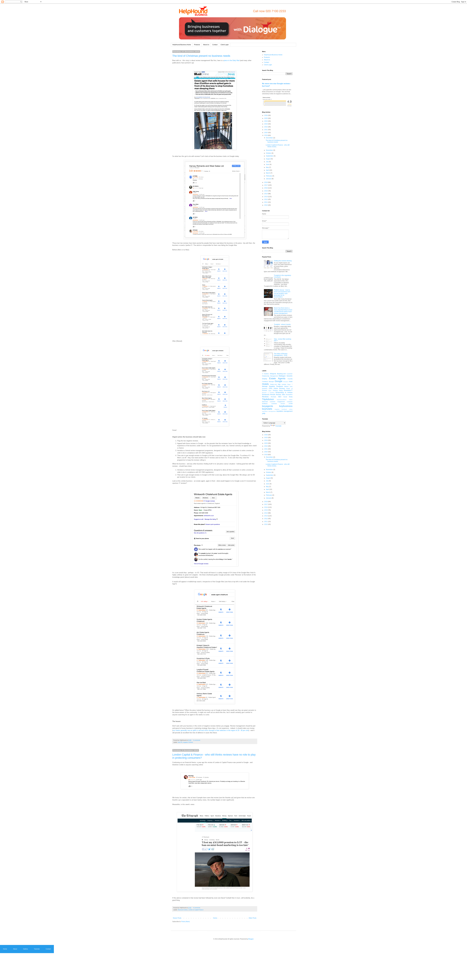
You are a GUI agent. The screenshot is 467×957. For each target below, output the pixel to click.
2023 (266, 124)
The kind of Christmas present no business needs (201, 55)
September (270, 156)
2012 (266, 199)
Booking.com (281, 374)
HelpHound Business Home (181, 45)
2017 (266, 185)
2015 (266, 191)
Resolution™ (288, 390)
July (267, 162)
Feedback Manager (268, 381)
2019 (266, 135)
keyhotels (267, 409)
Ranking (275, 390)
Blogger (250, 939)
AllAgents (273, 374)
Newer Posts (177, 918)
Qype (269, 390)
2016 (266, 188)
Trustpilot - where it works (282, 324)
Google (278, 381)
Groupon (285, 381)
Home (215, 918)
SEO (279, 397)
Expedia (290, 378)
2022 (266, 127)
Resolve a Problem (268, 392)
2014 (266, 194)
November (269, 150)
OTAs (270, 388)
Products (197, 45)
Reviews (265, 397)
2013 (266, 196)
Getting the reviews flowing (283, 261)
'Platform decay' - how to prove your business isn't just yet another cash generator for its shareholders (282, 293)
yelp (263, 413)
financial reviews (183, 909)
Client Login (225, 45)
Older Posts (252, 918)
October (269, 153)
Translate (278, 426)
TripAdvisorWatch (281, 399)
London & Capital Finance (195, 909)
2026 (266, 115)
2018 (266, 182)
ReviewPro (289, 394)
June (268, 164)
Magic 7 (289, 384)
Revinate (273, 396)
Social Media (288, 396)
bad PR (180, 742)
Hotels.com (273, 384)
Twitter (290, 399)
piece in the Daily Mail (231, 60)
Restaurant (265, 394)
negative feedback (281, 409)
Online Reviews (279, 388)
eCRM (290, 403)
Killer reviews (282, 384)
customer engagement (277, 401)
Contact (214, 45)
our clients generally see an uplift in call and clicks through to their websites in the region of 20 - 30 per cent (211, 730)
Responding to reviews (284, 392)
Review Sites (280, 394)
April (267, 170)
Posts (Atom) (185, 921)
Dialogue (282, 376)
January (269, 179)
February (269, 176)
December (269, 138)
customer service (278, 403)
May (267, 167)
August (268, 159)
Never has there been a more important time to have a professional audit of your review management (283, 310)
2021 (266, 130)
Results (272, 394)
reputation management (284, 411)
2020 (266, 132)
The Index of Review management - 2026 (280, 354)
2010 (266, 205)
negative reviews (188, 742)
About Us (206, 45)
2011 (266, 202)
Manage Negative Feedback (272, 386)
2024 (266, 121)
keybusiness (285, 406)
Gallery (25, 949)
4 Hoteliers (265, 373)
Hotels (265, 384)
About (15, 949)
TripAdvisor (268, 399)
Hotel (290, 381)
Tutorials (37, 949)
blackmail (265, 401)
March (268, 173)
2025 (266, 118)
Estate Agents (277, 378)
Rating (281, 390)
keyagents (267, 406)
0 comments (196, 740)
